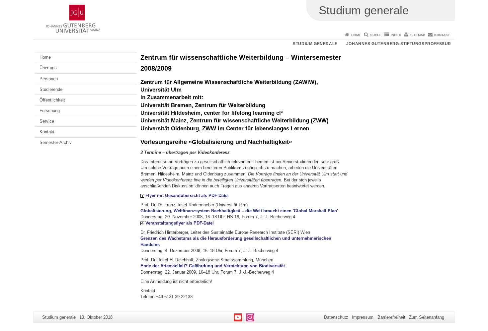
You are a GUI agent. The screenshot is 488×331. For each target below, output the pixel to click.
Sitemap (417, 35)
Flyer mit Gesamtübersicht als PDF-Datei (187, 195)
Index (396, 35)
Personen (49, 78)
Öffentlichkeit (52, 100)
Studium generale (315, 43)
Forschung (50, 110)
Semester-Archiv (56, 142)
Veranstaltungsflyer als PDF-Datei (179, 223)
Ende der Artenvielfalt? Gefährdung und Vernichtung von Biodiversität (212, 265)
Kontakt (442, 35)
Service (47, 121)
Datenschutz (336, 317)
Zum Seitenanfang (426, 317)
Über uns (48, 67)
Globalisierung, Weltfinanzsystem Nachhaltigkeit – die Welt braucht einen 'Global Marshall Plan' (239, 210)
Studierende (51, 89)
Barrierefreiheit (391, 317)
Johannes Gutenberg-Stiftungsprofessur (398, 43)
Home (356, 35)
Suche (376, 35)
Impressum (362, 317)
